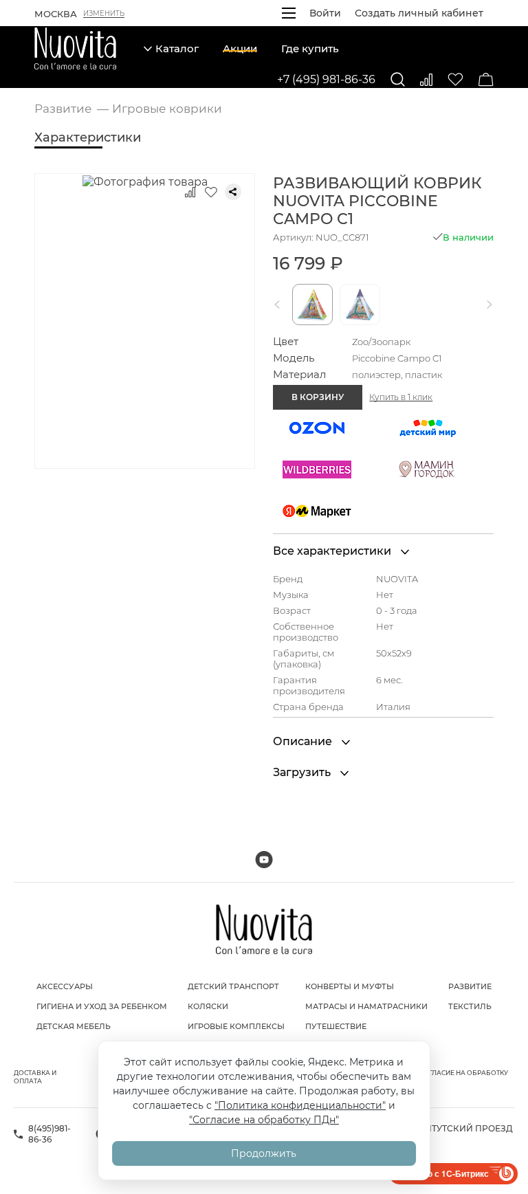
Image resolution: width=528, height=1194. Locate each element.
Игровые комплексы (236, 1026)
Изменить (103, 14)
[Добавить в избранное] (211, 192)
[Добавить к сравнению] (190, 192)
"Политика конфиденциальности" (300, 1105)
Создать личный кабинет (419, 13)
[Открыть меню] (289, 13)
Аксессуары (64, 986)
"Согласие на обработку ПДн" (264, 1120)
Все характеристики (333, 550)
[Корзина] (486, 80)
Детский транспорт (233, 986)
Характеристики (87, 137)
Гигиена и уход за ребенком (101, 1006)
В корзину (318, 397)
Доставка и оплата (35, 1077)
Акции (240, 48)
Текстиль (470, 1006)
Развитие (470, 986)
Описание (304, 741)
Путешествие (335, 1026)
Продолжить (263, 1153)
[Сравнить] (426, 80)
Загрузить (303, 772)
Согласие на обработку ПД (463, 1077)
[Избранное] (455, 79)
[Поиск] (397, 79)
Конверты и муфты (349, 986)
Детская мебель (73, 1026)
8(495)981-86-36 (49, 1134)
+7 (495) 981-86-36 (326, 79)
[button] (280, 304)
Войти (325, 13)
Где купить (310, 48)
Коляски (208, 1006)
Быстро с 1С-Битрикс (445, 1173)
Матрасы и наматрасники (366, 1006)
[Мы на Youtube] (264, 859)
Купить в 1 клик (400, 397)
